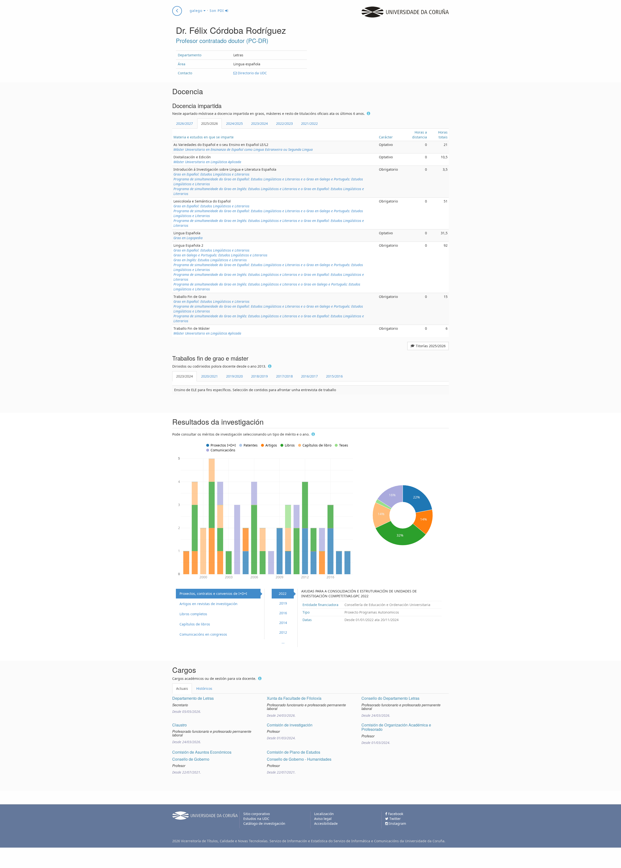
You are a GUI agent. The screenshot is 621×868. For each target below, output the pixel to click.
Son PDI (217, 10)
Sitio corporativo (256, 813)
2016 (283, 613)
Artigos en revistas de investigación (208, 603)
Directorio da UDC (252, 73)
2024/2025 (234, 123)
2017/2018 (284, 376)
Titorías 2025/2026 (430, 346)
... (283, 642)
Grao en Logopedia (188, 238)
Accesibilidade (326, 823)
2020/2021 (209, 376)
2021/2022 (309, 123)
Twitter (394, 818)
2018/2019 (259, 376)
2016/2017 (309, 376)
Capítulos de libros (195, 624)
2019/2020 (234, 376)
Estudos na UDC (256, 818)
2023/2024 (259, 123)
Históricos (204, 688)
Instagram (397, 823)
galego (197, 10)
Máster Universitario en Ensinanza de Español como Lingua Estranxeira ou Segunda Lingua (243, 149)
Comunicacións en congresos (203, 634)
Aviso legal (323, 818)
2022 (282, 593)
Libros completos (193, 614)
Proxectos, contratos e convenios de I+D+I (213, 593)
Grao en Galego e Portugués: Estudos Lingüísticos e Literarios (220, 255)
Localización (324, 813)
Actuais (182, 688)
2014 (283, 622)
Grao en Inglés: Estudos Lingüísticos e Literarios (210, 260)
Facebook (395, 813)
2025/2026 (209, 123)
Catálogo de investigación (264, 823)
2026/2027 (184, 123)
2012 (283, 632)
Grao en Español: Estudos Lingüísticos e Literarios (211, 174)
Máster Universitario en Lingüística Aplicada (207, 162)
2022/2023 (284, 123)
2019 (283, 603)
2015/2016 (334, 376)
